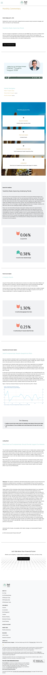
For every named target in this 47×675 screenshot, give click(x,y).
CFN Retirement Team (6, 602)
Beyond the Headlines (23, 120)
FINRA (38, 652)
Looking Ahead (23, 163)
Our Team (4, 593)
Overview (4, 607)
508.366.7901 (32, 642)
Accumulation (5, 609)
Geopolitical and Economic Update (23, 149)
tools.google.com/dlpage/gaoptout (8, 669)
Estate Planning (5, 621)
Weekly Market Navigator (9, 93)
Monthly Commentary (6, 629)
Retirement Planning (6, 619)
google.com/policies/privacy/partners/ (14, 666)
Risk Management (5, 612)
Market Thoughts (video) (9, 90)
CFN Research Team (6, 597)
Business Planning (5, 616)
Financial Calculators (6, 637)
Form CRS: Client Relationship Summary (10, 660)
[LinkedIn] (3, 645)
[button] (4, 590)
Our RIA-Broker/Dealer (6, 595)
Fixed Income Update (23, 135)
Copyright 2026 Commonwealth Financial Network (22, 671)
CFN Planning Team (6, 599)
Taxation (4, 614)
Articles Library (5, 635)
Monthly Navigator (8, 95)
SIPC (40, 652)
